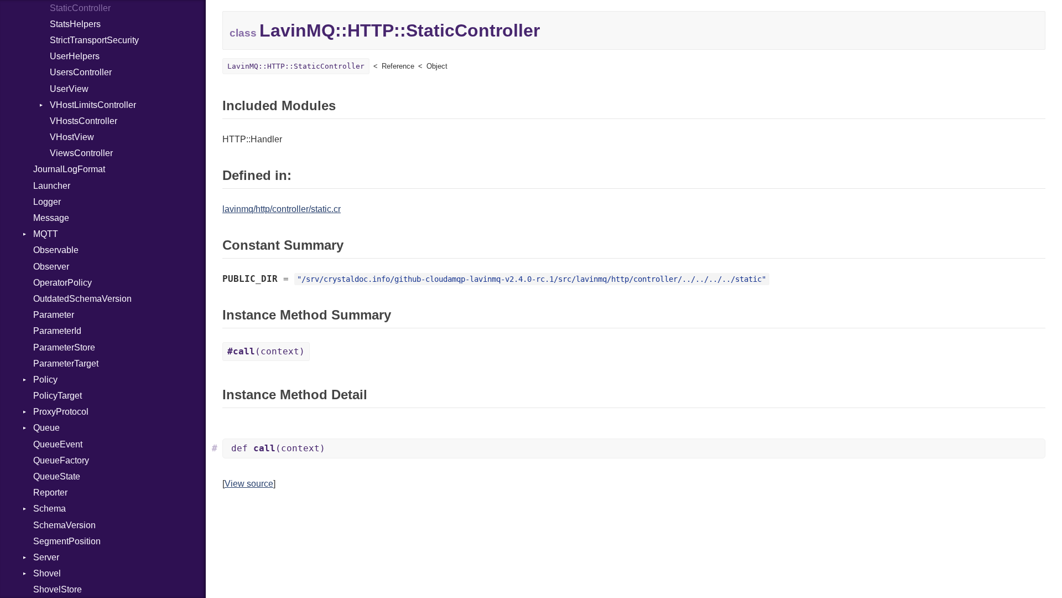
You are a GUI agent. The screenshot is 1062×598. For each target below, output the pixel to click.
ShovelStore (57, 589)
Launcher (51, 185)
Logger (47, 202)
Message (51, 218)
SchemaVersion (64, 525)
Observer (51, 266)
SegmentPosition (67, 541)
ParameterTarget (65, 363)
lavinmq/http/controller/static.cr (281, 209)
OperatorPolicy (62, 282)
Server (46, 557)
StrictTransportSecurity (94, 40)
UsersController (81, 72)
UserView (69, 89)
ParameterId (57, 331)
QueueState (56, 476)
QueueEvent (57, 444)
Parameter (53, 314)
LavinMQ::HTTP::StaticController (296, 66)
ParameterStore (64, 347)
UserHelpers (75, 56)
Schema (49, 508)
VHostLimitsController (93, 105)
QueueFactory (61, 460)
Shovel (47, 573)
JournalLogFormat (69, 169)
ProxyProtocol (60, 411)
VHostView (72, 137)
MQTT (45, 234)
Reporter (50, 492)
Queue (46, 427)
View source (249, 483)
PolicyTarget (57, 395)
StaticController (80, 8)
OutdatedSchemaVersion (82, 298)
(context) (266, 351)
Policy (45, 379)
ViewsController (81, 153)
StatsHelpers (75, 24)
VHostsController (83, 121)
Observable (56, 250)
